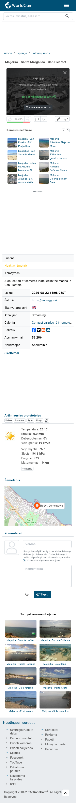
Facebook (17, 757)
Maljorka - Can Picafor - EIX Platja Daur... (26, 142)
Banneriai (51, 749)
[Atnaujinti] (46, 421)
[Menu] (66, 5)
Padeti (49, 739)
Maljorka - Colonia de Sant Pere (58, 179)
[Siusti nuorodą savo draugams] (48, 329)
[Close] (64, 72)
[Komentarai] (37, 119)
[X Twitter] (39, 329)
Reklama (51, 735)
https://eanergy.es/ (44, 300)
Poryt (39, 420)
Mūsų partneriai (55, 744)
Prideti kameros (21, 743)
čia (24, 560)
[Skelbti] (34, 329)
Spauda (15, 753)
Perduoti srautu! (21, 738)
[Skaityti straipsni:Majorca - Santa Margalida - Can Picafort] (34, 308)
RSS (13, 784)
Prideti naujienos (21, 748)
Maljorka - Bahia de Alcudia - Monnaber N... (27, 167)
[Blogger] (43, 329)
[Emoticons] (27, 594)
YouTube (16, 762)
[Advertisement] (38, 34)
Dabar (8, 420)
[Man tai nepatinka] (27, 119)
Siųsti (44, 594)
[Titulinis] (19, 5)
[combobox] (38, 16)
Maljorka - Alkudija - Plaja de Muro (60, 142)
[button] (58, 119)
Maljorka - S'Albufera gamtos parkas (58, 155)
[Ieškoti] (67, 16)
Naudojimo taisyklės (17, 777)
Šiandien (20, 420)
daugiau (28, 468)
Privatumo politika (17, 769)
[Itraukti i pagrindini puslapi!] (43, 119)
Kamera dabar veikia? (39, 107)
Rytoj (30, 420)
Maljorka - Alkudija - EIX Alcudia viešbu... (27, 179)
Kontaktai (51, 730)
